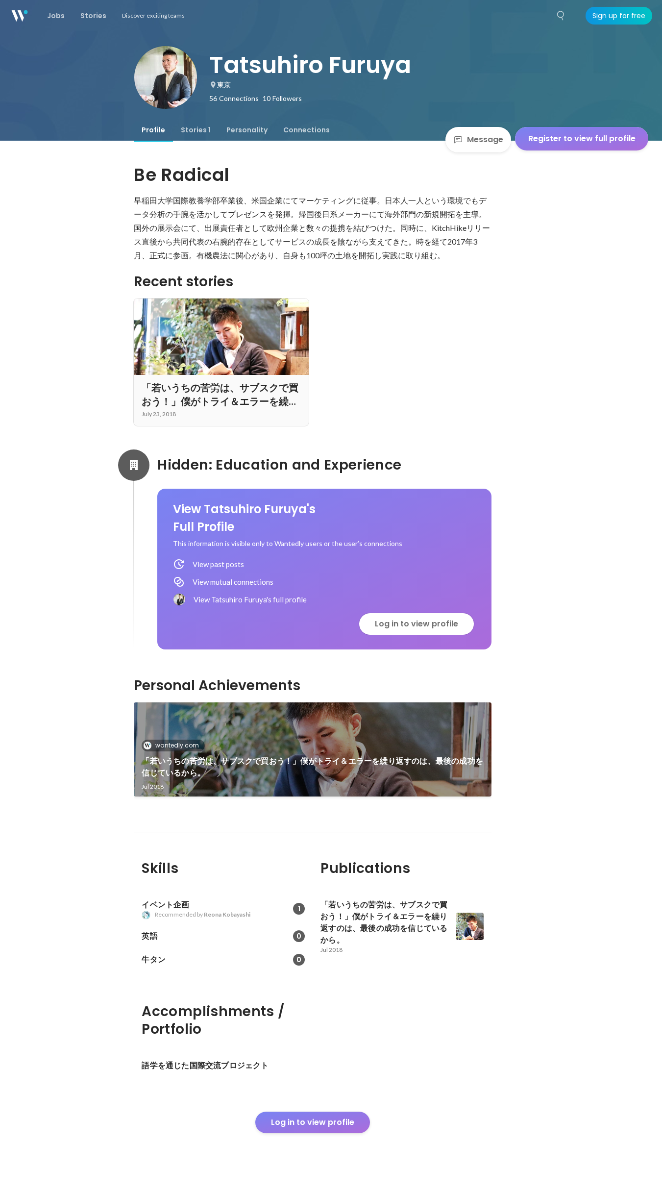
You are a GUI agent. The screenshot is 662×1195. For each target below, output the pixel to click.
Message (485, 139)
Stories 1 (196, 130)
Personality (247, 130)
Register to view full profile (582, 138)
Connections (306, 130)
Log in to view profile (416, 623)
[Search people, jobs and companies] (561, 15)
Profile (153, 130)
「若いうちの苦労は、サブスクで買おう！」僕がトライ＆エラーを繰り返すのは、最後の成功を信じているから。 (312, 766)
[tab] (153, 130)
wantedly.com (177, 745)
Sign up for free (618, 16)
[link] (312, 749)
